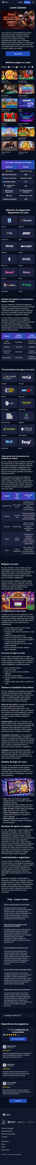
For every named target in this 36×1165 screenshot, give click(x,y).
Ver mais (18, 1100)
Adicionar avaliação (18, 1039)
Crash (21, 67)
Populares (4, 67)
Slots (29, 67)
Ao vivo (13, 67)
